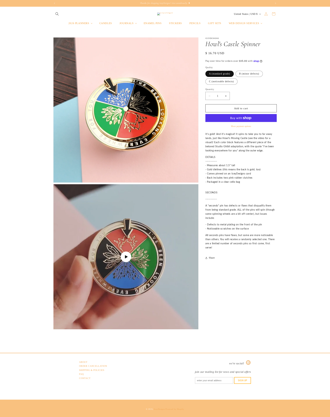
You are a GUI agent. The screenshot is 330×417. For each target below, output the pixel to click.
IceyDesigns (159, 409)
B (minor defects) (249, 73)
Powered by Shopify (175, 409)
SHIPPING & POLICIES (91, 370)
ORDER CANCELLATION (93, 366)
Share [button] (212, 258)
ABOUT (83, 362)
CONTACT (85, 378)
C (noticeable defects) (221, 81)
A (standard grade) (219, 73)
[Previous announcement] (54, 3)
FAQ (81, 374)
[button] (57, 14)
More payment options (241, 126)
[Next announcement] (275, 3)
